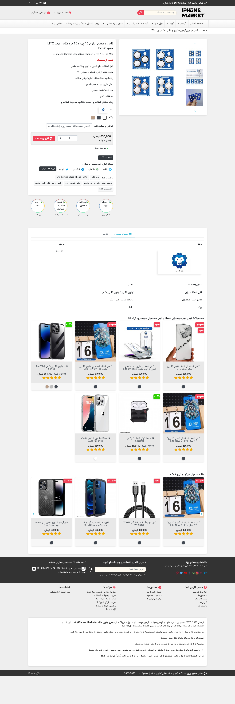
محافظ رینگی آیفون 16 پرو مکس (98, 183)
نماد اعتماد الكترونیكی (60, 592)
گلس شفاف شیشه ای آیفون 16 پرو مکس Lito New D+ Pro (95, 367)
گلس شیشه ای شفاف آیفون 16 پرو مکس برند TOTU (183, 367)
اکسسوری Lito (105, 189)
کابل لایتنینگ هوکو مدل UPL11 (139, 522)
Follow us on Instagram (197, 573)
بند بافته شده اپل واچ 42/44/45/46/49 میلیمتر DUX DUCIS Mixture (183, 525)
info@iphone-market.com (59, 570)
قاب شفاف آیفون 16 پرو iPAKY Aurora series (95, 439)
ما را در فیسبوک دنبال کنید (189, 573)
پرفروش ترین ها (153, 599)
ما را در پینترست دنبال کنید (177, 573)
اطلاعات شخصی (199, 592)
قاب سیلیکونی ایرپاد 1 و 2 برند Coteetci (139, 439)
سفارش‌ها (202, 595)
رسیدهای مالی (200, 599)
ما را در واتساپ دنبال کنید (193, 573)
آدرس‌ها (203, 602)
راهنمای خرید (38, 3)
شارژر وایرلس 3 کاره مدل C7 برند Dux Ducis (95, 524)
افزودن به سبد (44, 138)
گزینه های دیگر (48, 168)
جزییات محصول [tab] (123, 234)
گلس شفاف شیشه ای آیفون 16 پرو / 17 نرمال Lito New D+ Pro (183, 439)
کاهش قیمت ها (154, 592)
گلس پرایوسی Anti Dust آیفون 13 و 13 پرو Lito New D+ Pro (51, 524)
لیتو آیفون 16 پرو (72, 183)
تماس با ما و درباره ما (106, 599)
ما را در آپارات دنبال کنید (201, 573)
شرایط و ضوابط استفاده (105, 595)
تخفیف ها (202, 606)
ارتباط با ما (111, 609)
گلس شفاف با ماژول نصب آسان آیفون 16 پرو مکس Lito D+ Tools (139, 367)
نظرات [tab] (105, 234)
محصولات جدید (154, 595)
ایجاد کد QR (106, 157)
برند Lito (95, 177)
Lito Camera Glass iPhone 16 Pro (72, 177)
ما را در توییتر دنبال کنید (181, 573)
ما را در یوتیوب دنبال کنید (185, 573)
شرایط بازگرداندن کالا (106, 602)
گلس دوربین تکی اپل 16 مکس (48, 183)
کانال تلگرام (170, 3)
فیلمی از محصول (105, 60)
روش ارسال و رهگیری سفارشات (101, 592)
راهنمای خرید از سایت (106, 606)
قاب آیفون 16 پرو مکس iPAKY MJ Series (51, 367)
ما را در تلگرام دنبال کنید (205, 573)
